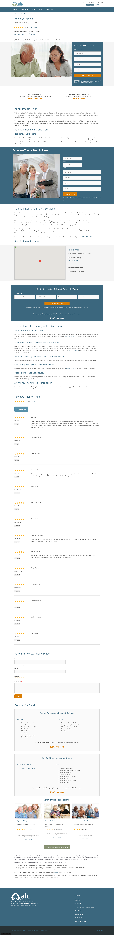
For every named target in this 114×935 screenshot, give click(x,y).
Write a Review (21, 409)
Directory (17, 13)
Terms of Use (95, 78)
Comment (18, 682)
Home (15, 9)
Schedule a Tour (70, 194)
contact (56, 872)
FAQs (37, 39)
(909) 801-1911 (33, 34)
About (17, 39)
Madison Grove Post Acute (82, 821)
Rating (16, 676)
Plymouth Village (22, 821)
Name (16, 659)
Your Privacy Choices (81, 921)
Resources (78, 910)
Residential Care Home (28, 768)
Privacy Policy (76, 80)
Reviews (46, 39)
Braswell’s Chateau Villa (52, 821)
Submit (18, 696)
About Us (77, 900)
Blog (33, 9)
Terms (22, 905)
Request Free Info (87, 75)
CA (22, 13)
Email (16, 668)
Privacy (17, 905)
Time (64, 167)
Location (27, 39)
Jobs (40, 9)
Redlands (26, 13)
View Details (28, 840)
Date (64, 161)
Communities (24, 9)
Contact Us (49, 9)
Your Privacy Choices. (30, 905)
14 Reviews (34, 27)
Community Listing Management (84, 907)
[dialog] (6, 934)
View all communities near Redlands (57, 847)
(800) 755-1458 (19, 34)
